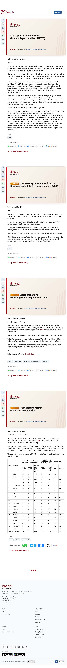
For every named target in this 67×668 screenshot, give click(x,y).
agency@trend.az (6, 602)
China (17, 540)
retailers (45, 361)
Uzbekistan (18, 361)
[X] (11, 647)
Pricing (4, 629)
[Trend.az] (7, 12)
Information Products (8, 632)
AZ (60, 661)
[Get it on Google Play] (19, 654)
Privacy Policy (38, 632)
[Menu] (64, 12)
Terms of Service (39, 629)
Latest (4, 611)
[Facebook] (7, 647)
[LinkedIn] (22, 647)
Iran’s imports (25, 540)
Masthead (37, 614)
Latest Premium (6, 614)
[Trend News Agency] (7, 586)
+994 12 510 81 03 (6, 600)
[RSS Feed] (26, 647)
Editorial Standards (40, 619)
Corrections (38, 622)
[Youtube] (15, 647)
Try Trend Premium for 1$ (19, 151)
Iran (10, 249)
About (36, 611)
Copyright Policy (39, 634)
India (10, 361)
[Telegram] (19, 647)
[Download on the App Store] (7, 654)
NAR (10, 137)
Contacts (37, 617)
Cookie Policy (38, 637)
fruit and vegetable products (32, 361)
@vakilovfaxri (30, 354)
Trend (41, 330)
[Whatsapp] (3, 647)
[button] (3, 20)
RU (63, 661)
